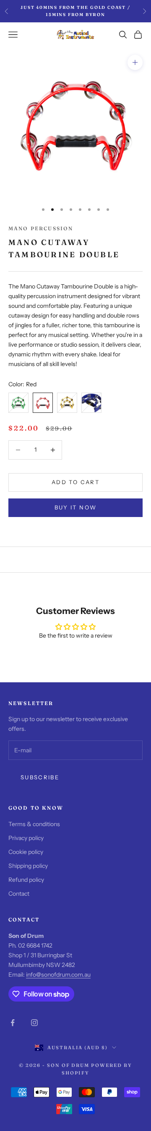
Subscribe (40, 777)
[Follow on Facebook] (12, 1022)
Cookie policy (25, 852)
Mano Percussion (40, 228)
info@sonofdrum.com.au (58, 974)
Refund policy (26, 879)
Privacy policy (26, 838)
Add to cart (75, 482)
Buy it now (75, 507)
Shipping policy (28, 866)
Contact (18, 893)
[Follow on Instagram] (34, 1022)
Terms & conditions (34, 824)
